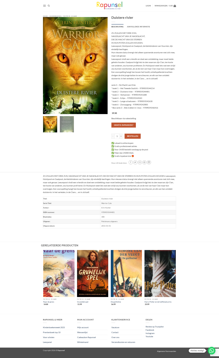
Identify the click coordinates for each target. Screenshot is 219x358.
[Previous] (47, 65)
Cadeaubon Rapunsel (86, 337)
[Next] (103, 65)
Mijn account (83, 327)
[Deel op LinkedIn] (149, 162)
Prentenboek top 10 (51, 332)
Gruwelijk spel (82, 302)
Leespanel (47, 342)
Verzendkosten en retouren (123, 342)
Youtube (149, 336)
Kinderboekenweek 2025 (54, 327)
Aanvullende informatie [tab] (138, 27)
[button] (44, 6)
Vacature (115, 327)
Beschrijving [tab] (117, 27)
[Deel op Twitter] (135, 162)
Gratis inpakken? (123, 125)
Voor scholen (48, 337)
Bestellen (132, 136)
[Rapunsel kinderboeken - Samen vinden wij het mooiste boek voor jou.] (109, 6)
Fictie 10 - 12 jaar (70, 16)
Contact (114, 332)
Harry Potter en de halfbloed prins (157, 302)
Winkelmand (82, 342)
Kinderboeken (55, 16)
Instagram (150, 333)
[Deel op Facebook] (131, 162)
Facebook (150, 330)
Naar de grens (48, 302)
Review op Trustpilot (155, 326)
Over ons (115, 337)
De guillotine (116, 302)
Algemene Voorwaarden (166, 351)
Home (45, 16)
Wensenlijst (82, 332)
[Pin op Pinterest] (144, 162)
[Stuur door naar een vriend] (140, 162)
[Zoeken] (49, 5)
